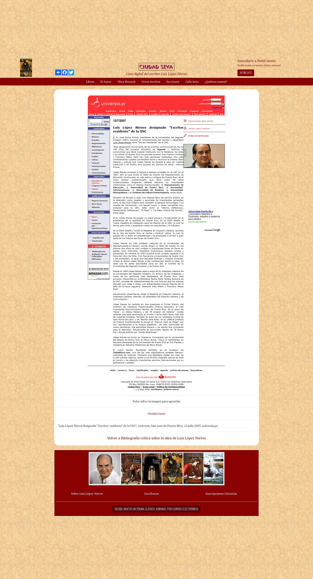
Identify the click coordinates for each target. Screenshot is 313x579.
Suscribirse (138, 317)
